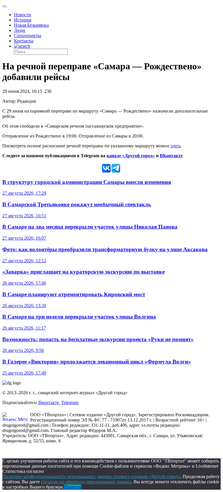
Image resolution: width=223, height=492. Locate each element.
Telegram (69, 402)
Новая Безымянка (31, 25)
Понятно (72, 486)
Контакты (23, 40)
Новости (22, 14)
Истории (22, 19)
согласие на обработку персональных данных (86, 481)
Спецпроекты (27, 35)
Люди (19, 30)
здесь (175, 145)
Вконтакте (48, 402)
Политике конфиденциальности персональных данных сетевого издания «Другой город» (91, 476)
